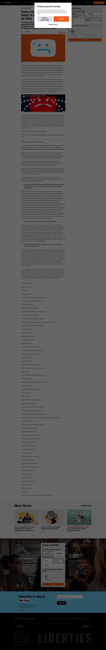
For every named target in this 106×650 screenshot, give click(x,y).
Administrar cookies (53, 24)
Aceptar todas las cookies (61, 19)
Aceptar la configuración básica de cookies (45, 19)
